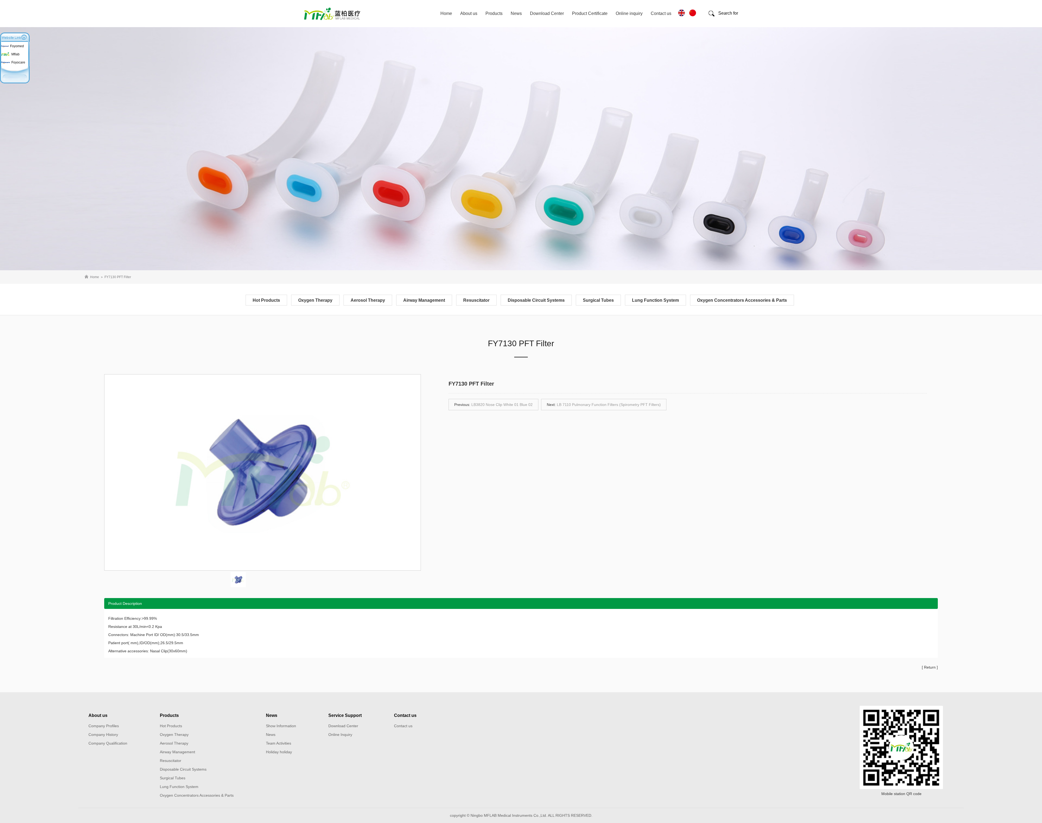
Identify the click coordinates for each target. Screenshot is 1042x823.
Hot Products (266, 300)
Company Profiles (103, 726)
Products (494, 13)
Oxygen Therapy (315, 300)
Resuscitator (476, 300)
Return (930, 667)
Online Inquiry (340, 734)
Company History (103, 734)
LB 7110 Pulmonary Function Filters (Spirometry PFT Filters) (609, 404)
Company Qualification (107, 743)
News (516, 13)
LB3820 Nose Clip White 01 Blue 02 (502, 404)
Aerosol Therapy (368, 300)
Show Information (281, 726)
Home (446, 13)
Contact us (661, 13)
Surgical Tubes (598, 300)
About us (468, 13)
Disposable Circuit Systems (536, 300)
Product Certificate (590, 13)
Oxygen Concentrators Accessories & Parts (742, 300)
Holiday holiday (279, 752)
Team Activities (278, 743)
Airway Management (424, 300)
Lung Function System (655, 300)
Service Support (345, 715)
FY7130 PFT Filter (117, 277)
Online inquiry (629, 13)
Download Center (547, 13)
